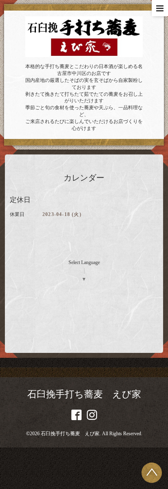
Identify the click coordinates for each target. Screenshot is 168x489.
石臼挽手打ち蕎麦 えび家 (84, 394)
